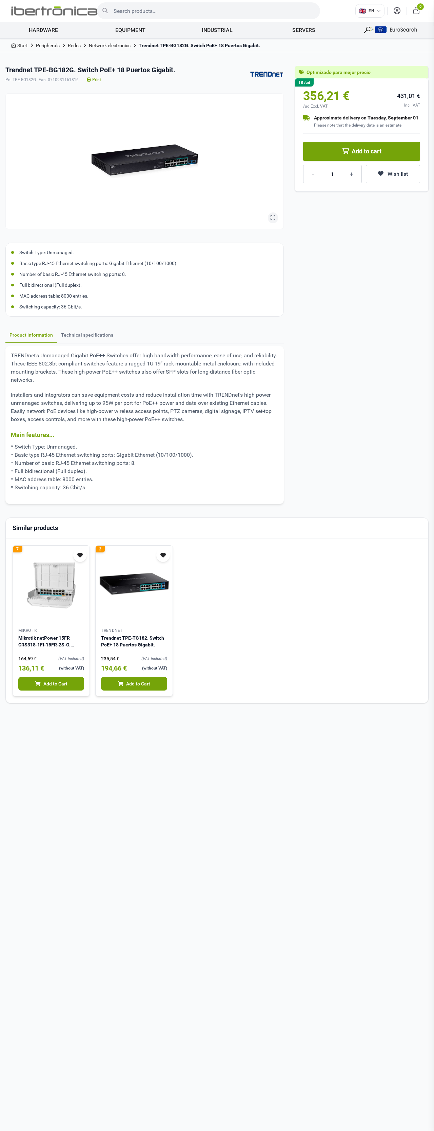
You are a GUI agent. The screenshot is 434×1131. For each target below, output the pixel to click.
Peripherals (48, 45)
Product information (31, 335)
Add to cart (366, 151)
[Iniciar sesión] (397, 11)
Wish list (398, 174)
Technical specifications (87, 335)
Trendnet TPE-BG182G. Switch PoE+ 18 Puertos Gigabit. (199, 45)
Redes (74, 45)
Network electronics (110, 45)
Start (22, 45)
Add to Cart (55, 683)
